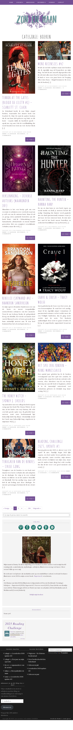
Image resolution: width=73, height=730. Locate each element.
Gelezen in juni (33, 674)
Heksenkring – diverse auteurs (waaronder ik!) (17, 200)
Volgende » (37, 508)
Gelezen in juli (33, 665)
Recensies (41, 2)
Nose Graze (67, 718)
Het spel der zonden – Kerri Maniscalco (52, 368)
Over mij (19, 2)
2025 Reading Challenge (14, 625)
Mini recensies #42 (51, 63)
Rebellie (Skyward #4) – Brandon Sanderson (18, 300)
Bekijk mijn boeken (36, 594)
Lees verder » (30, 139)
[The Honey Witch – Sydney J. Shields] (18, 367)
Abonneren (7, 707)
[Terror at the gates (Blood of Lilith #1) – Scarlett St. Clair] (18, 67)
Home (11, 2)
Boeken (13, 133)
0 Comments (54, 472)
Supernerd (38, 576)
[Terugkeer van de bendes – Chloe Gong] (18, 448)
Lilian (7, 671)
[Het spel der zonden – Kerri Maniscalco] (54, 352)
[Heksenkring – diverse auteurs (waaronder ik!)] (18, 168)
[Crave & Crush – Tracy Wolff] (54, 268)
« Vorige (6, 508)
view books (22, 638)
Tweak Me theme (55, 718)
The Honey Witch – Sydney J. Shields (14, 398)
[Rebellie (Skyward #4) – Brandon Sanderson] (18, 269)
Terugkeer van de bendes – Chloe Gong (18, 464)
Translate (64, 653)
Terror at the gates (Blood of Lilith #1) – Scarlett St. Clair (17, 102)
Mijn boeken (30, 2)
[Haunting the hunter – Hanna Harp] (54, 170)
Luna (6, 677)
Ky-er (7, 665)
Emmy (4, 133)
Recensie (21, 133)
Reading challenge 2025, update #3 (50, 444)
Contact (61, 2)
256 (29, 508)
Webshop (52, 2)
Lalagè (7, 653)
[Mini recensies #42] (54, 50)
